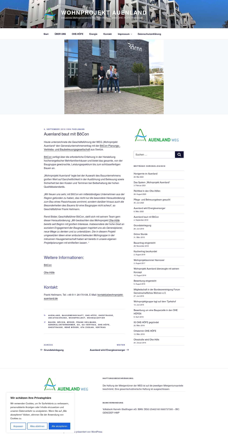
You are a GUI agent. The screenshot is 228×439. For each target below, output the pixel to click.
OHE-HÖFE (77, 33)
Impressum (124, 33)
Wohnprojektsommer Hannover (149, 260)
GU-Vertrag (89, 324)
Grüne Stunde (141, 234)
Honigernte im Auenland (145, 173)
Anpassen (18, 426)
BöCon (48, 157)
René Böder (72, 327)
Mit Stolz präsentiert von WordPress (84, 431)
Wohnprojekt (77, 318)
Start (46, 33)
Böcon (61, 322)
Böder (71, 322)
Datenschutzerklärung (149, 33)
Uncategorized (57, 318)
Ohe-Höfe (49, 272)
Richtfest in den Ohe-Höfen (147, 190)
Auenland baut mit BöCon (146, 216)
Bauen (52, 322)
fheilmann (78, 129)
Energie (93, 33)
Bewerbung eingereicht (145, 280)
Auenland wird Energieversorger (149, 208)
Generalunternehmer (61, 324)
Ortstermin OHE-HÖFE (145, 330)
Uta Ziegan (87, 327)
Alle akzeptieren (59, 426)
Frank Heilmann (86, 322)
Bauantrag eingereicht (144, 242)
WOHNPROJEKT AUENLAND (104, 12)
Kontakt (107, 33)
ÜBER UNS (60, 33)
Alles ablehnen (37, 426)
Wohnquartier (96, 318)
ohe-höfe (104, 324)
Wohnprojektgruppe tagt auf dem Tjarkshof (155, 301)
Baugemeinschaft (73, 315)
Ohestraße (105, 315)
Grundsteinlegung (142, 225)
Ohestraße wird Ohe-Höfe (146, 339)
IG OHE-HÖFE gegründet (146, 322)
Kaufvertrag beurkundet (145, 251)
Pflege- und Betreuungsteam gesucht (152, 199)
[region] (40, 413)
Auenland (54, 315)
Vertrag (101, 327)
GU (78, 324)
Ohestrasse (55, 327)
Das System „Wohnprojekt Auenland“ (152, 182)
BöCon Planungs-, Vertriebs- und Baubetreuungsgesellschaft (82, 147)
